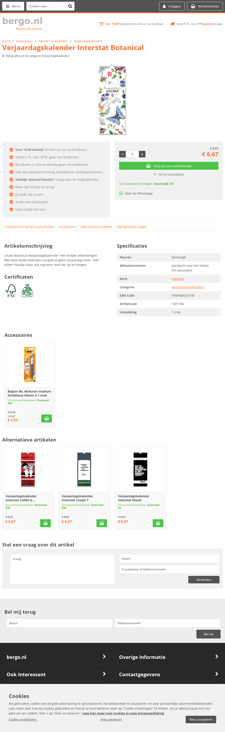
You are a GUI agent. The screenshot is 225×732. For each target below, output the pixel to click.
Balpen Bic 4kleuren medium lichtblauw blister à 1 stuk (29, 393)
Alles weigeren (111, 719)
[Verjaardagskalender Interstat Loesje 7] (84, 469)
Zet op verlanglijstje (171, 174)
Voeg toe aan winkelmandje (172, 166)
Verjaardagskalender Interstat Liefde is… (21, 498)
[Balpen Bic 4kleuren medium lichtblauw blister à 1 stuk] (30, 364)
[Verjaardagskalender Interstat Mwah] (140, 469)
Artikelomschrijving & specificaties (29, 227)
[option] (112, 100)
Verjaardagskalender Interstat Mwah (133, 498)
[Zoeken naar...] (70, 6)
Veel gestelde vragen (132, 227)
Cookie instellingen (23, 719)
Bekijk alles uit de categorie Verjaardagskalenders (38, 56)
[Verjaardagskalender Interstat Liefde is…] (28, 469)
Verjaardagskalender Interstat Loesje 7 (77, 498)
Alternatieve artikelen (96, 227)
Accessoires (67, 227)
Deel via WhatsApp (139, 193)
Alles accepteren (200, 719)
